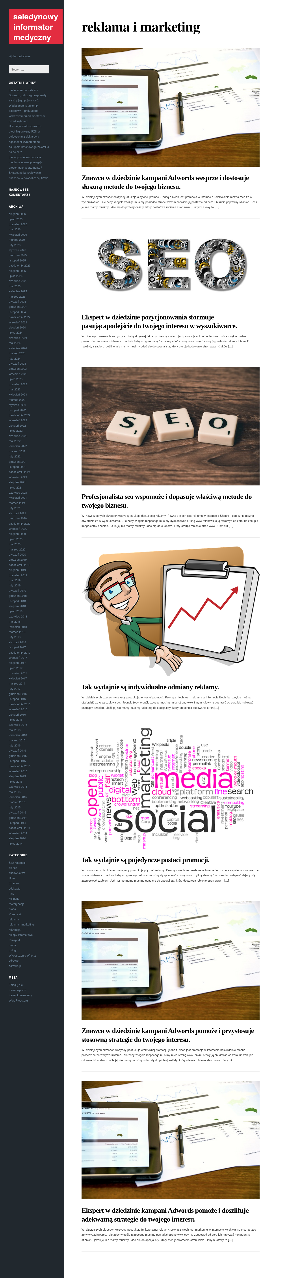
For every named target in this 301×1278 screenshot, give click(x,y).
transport (14, 940)
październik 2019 (19, 565)
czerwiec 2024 (18, 338)
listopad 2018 (17, 601)
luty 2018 (14, 637)
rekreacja (14, 929)
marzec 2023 (17, 399)
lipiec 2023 (15, 379)
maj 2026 (14, 229)
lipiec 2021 (15, 487)
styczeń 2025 (17, 301)
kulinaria (14, 898)
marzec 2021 (17, 503)
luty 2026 (14, 245)
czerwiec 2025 (18, 281)
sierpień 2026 (17, 214)
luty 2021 (14, 508)
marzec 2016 (17, 740)
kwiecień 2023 (18, 394)
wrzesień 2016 (18, 709)
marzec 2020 (17, 549)
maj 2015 (14, 792)
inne (11, 893)
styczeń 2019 (17, 590)
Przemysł (15, 914)
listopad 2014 (17, 823)
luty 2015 (14, 807)
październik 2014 (19, 828)
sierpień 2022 (17, 425)
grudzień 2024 (18, 306)
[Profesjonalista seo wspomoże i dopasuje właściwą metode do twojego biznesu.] (171, 426)
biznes (13, 868)
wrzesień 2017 (18, 657)
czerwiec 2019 (18, 575)
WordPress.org (18, 1000)
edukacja (14, 888)
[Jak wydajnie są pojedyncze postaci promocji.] (171, 788)
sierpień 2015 (17, 776)
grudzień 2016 (18, 694)
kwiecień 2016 (18, 735)
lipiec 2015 (15, 781)
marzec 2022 (17, 451)
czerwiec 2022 (18, 436)
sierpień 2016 (17, 714)
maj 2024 (14, 343)
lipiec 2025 (15, 276)
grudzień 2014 (18, 817)
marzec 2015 (17, 802)
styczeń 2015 (17, 812)
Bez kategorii (17, 862)
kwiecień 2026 (18, 234)
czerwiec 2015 (18, 786)
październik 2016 (19, 704)
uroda (12, 945)
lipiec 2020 (15, 539)
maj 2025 (14, 286)
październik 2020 (19, 523)
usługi (13, 950)
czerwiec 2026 (18, 224)
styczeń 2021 (17, 513)
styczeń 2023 (17, 405)
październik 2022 (19, 415)
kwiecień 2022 (18, 446)
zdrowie (14, 960)
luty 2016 (14, 745)
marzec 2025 (17, 296)
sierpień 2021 (17, 482)
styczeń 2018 (17, 642)
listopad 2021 (17, 467)
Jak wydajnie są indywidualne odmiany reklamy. (150, 687)
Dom (12, 878)
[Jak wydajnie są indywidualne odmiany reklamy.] (171, 611)
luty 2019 (14, 585)
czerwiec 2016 (18, 724)
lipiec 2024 (15, 332)
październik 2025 (19, 265)
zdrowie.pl (15, 966)
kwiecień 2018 (18, 627)
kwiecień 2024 (18, 348)
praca (12, 909)
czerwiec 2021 (18, 492)
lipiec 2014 (15, 843)
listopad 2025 (17, 260)
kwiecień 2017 (18, 678)
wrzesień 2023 (18, 374)
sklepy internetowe (21, 935)
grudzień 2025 (18, 255)
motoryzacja (16, 904)
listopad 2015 (17, 761)
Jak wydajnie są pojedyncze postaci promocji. (145, 860)
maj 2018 (14, 621)
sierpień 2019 (17, 570)
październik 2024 (19, 317)
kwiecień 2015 (18, 797)
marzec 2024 (17, 353)
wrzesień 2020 (18, 528)
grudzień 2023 (18, 368)
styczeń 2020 (17, 554)
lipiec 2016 (15, 719)
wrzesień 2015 (18, 771)
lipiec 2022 (15, 430)
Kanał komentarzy (20, 995)
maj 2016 (14, 730)
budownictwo (17, 873)
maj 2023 (14, 389)
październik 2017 (19, 652)
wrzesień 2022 (18, 420)
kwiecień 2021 (18, 497)
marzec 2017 (17, 683)
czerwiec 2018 (18, 616)
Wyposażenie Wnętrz (22, 955)
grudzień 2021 (18, 461)
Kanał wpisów (17, 990)
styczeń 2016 (17, 750)
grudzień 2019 (18, 559)
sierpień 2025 (17, 271)
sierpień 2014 (17, 838)
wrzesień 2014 (18, 833)
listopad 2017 (17, 647)
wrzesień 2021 (18, 477)
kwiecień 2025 (18, 291)
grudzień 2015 (18, 756)
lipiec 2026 (15, 219)
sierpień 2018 (17, 606)
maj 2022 (14, 441)
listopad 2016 (17, 699)
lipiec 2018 (15, 611)
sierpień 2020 (17, 534)
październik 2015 (19, 766)
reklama (14, 919)
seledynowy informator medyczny (35, 26)
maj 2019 (14, 580)
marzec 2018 (17, 632)
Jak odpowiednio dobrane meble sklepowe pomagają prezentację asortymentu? (26, 162)
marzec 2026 (17, 239)
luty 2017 (14, 689)
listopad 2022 (17, 410)
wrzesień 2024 (18, 322)
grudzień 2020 (18, 518)
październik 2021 (19, 472)
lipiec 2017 (15, 668)
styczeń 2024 (17, 363)
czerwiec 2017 (18, 673)
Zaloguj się (16, 985)
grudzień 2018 (18, 595)
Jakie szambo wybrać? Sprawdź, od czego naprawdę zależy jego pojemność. (27, 95)
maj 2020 (14, 544)
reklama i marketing (21, 924)
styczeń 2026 (17, 250)
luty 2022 (14, 456)
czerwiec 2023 (18, 384)
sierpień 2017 (17, 662)
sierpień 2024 (17, 327)
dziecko (14, 883)
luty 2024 (14, 358)
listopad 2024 (17, 312)
